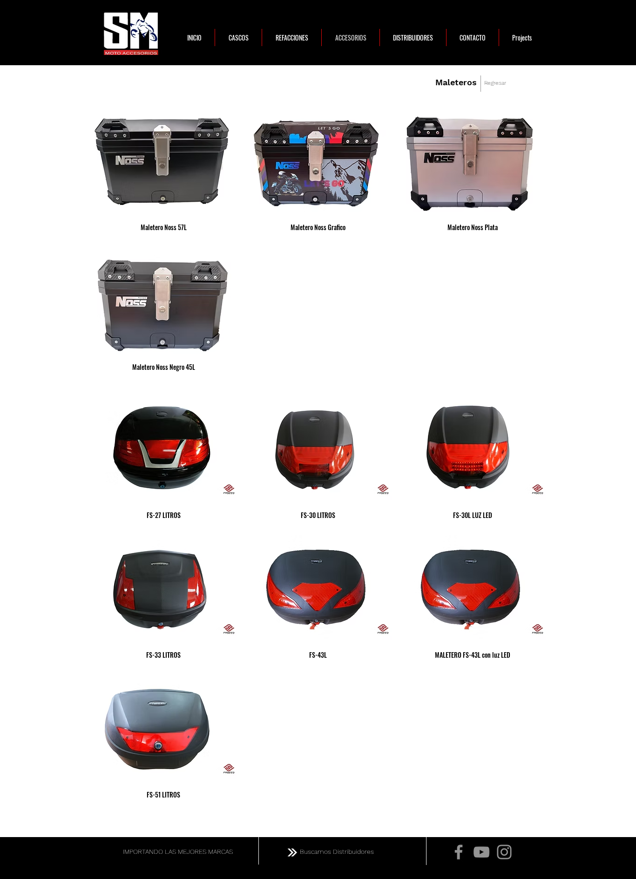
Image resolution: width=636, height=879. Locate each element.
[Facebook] (458, 852)
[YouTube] (481, 852)
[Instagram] (504, 852)
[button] (163, 174)
